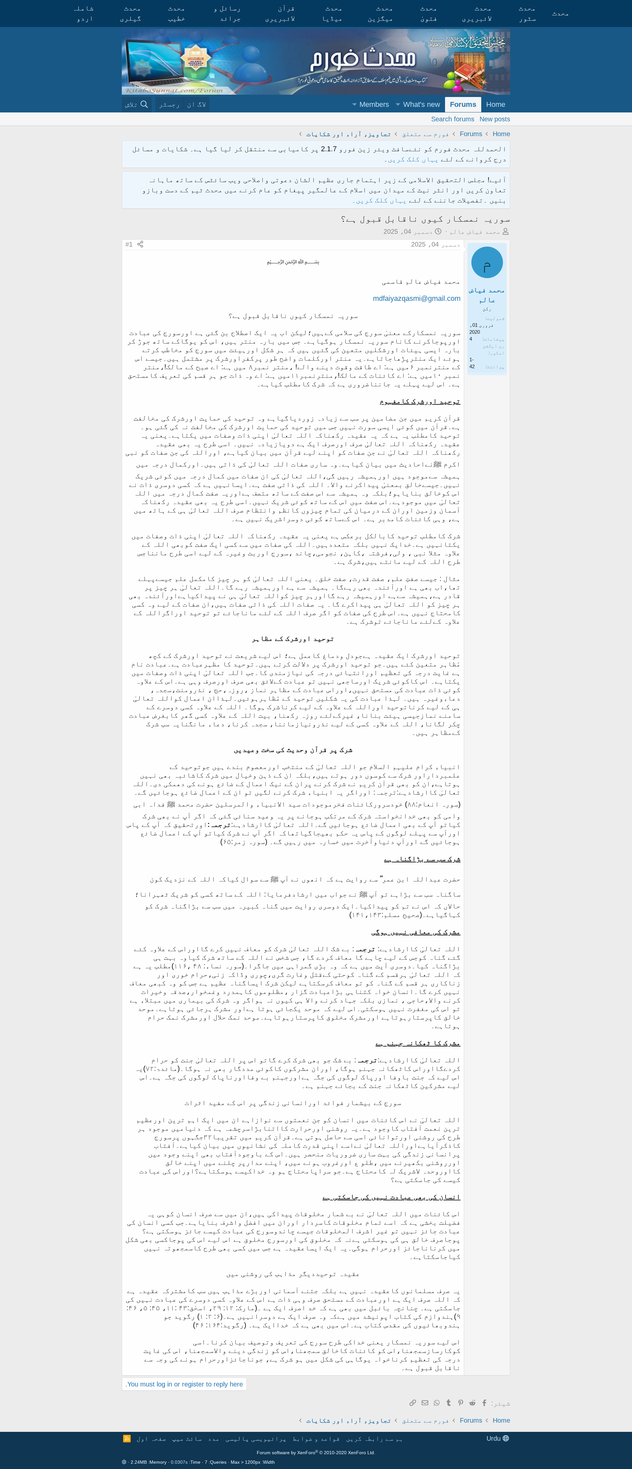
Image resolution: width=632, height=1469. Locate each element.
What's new (421, 104)
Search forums (452, 118)
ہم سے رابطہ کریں (374, 1438)
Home (495, 104)
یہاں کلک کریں (413, 159)
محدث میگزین (380, 13)
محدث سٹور (527, 13)
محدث (560, 13)
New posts (495, 118)
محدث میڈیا (332, 13)
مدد (214, 1438)
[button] (398, 104)
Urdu (495, 1438)
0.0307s (179, 1462)
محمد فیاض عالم (475, 231)
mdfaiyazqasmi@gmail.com (417, 298)
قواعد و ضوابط (316, 1438)
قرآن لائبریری (280, 13)
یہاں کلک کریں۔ (380, 200)
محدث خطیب (176, 13)
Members (374, 104)
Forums (463, 104)
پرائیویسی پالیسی (256, 1438)
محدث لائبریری (477, 13)
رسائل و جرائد (227, 13)
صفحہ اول (151, 1438)
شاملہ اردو (82, 13)
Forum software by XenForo (316, 1452)
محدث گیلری (130, 13)
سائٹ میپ (187, 1438)
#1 (129, 244)
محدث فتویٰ (428, 13)
